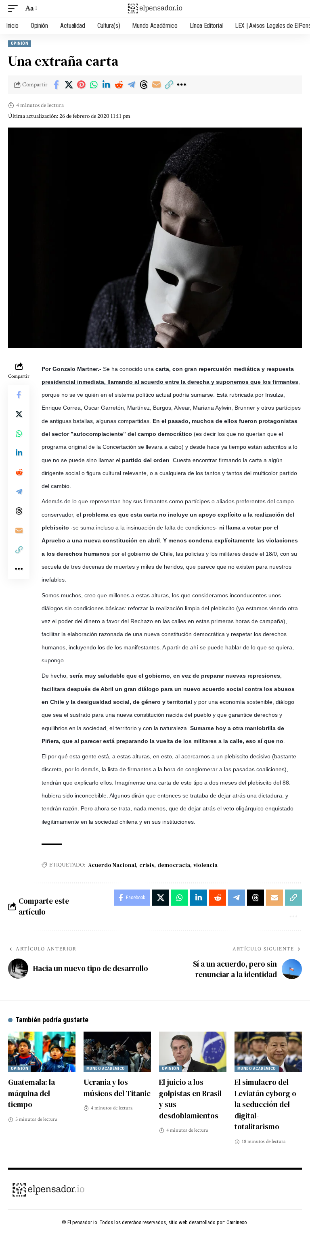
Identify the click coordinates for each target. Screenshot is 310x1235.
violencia (205, 865)
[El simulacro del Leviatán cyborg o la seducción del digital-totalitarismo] (268, 1052)
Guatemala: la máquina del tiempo (31, 1093)
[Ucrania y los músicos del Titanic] (117, 1052)
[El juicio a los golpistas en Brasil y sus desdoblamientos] (192, 1052)
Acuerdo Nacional (112, 865)
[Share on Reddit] (118, 84)
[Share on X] (68, 84)
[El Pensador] (154, 8)
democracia (173, 865)
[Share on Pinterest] (81, 84)
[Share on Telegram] (131, 84)
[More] (181, 84)
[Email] (156, 84)
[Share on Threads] (143, 84)
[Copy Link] (168, 84)
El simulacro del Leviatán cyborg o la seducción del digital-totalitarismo (265, 1104)
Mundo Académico (105, 1068)
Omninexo (236, 1222)
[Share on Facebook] (56, 84)
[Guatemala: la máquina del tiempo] (41, 1052)
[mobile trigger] (15, 8)
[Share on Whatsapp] (93, 84)
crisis (146, 865)
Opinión (19, 43)
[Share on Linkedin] (106, 84)
